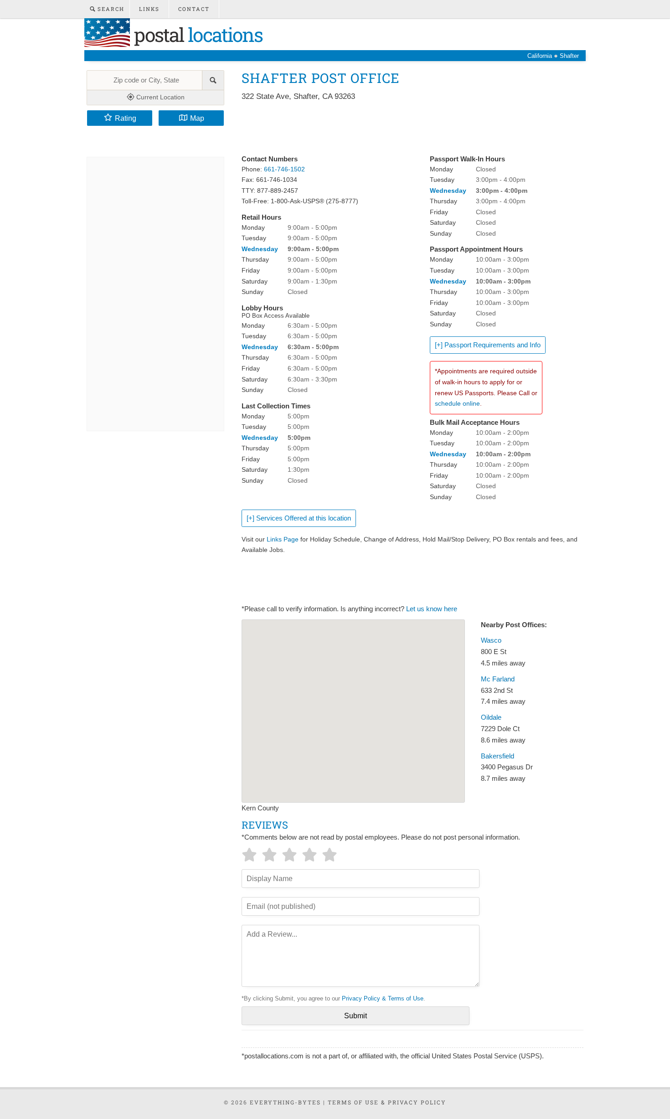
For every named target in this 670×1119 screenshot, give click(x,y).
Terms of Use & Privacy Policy (387, 1102)
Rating (125, 118)
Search (109, 8)
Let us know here (431, 609)
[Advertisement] (407, 128)
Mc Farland (498, 679)
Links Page (283, 539)
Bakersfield (497, 756)
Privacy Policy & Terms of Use (382, 998)
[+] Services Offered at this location (299, 518)
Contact (194, 8)
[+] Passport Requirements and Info (488, 345)
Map (197, 118)
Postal (196, 34)
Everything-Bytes (285, 1102)
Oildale (491, 717)
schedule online (457, 403)
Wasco (491, 640)
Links (149, 8)
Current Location (159, 97)
